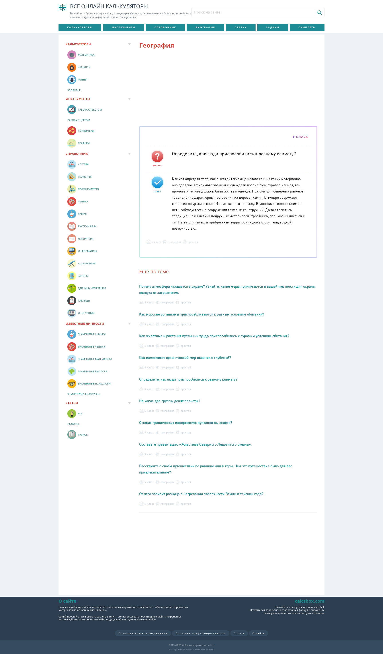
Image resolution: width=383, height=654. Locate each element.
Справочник (165, 27)
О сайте (258, 633)
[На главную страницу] (62, 11)
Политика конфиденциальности (201, 633)
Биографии (205, 27)
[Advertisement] (228, 88)
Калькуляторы (80, 27)
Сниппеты (307, 27)
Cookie (239, 633)
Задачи (272, 27)
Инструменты (123, 27)
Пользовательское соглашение (143, 633)
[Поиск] (319, 12)
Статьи (241, 27)
